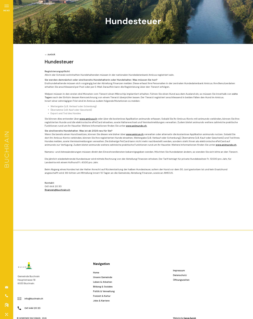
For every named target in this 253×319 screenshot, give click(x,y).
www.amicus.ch (88, 118)
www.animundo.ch (136, 125)
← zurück (50, 54)
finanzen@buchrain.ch (57, 189)
